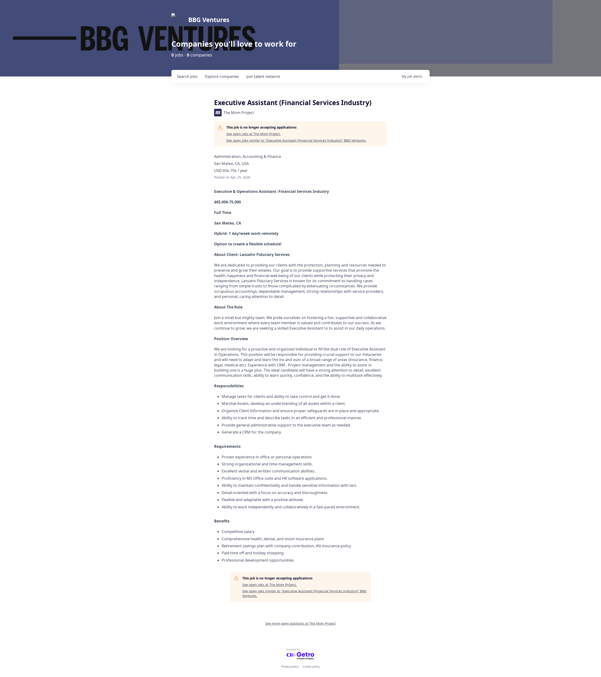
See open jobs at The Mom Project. (253, 134)
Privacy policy (290, 667)
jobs (187, 76)
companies (222, 76)
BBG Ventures (208, 19)
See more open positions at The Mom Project (300, 623)
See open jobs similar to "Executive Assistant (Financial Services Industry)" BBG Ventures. (296, 140)
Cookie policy (311, 667)
